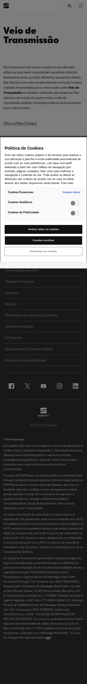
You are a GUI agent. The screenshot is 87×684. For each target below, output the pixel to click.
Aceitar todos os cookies (43, 229)
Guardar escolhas (43, 240)
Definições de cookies (43, 251)
